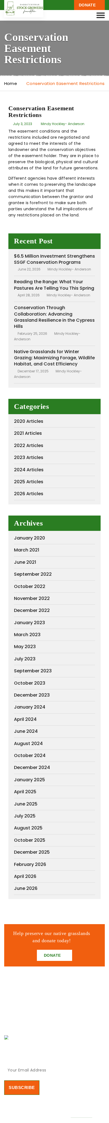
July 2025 (24, 816)
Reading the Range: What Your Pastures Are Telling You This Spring (54, 285)
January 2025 (29, 780)
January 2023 (29, 622)
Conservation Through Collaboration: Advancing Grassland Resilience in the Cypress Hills (54, 316)
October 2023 (29, 683)
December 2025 (32, 852)
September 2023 (33, 671)
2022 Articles (28, 445)
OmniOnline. (81, 1115)
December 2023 (32, 695)
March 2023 (27, 634)
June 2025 (25, 804)
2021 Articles (28, 433)
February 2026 (30, 864)
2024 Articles (29, 470)
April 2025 (25, 791)
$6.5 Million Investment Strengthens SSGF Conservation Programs (54, 259)
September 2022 (33, 574)
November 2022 (32, 598)
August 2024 (28, 743)
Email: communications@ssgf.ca (44, 1026)
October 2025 (29, 840)
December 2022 (32, 610)
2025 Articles (28, 482)
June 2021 (25, 562)
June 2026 (25, 888)
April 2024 (25, 719)
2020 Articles (28, 421)
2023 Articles (28, 457)
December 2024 (32, 767)
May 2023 (25, 646)
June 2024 (26, 731)
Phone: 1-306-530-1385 (34, 1037)
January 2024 (29, 707)
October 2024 (30, 755)
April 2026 (25, 876)
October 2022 (29, 586)
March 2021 (26, 550)
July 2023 (24, 659)
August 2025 (28, 828)
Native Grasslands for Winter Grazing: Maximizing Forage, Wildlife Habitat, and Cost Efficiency (54, 357)
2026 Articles (28, 493)
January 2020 (29, 538)
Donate (88, 5)
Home (10, 83)
